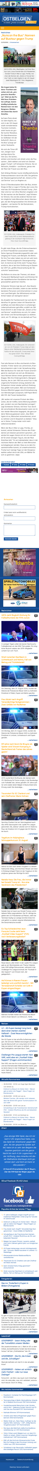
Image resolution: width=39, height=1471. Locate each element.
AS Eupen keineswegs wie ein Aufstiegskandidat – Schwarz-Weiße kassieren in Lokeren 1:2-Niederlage (21, 1250)
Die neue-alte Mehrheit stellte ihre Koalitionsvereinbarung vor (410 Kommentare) (20, 1429)
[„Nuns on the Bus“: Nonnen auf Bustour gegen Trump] (19, 56)
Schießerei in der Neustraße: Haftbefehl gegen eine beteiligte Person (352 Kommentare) (20, 1448)
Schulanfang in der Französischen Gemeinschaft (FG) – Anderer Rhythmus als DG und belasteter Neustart (20, 1110)
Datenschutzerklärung (25, 1459)
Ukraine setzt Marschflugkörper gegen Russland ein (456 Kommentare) (20, 1417)
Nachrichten (5, 32)
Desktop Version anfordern (19, 1467)
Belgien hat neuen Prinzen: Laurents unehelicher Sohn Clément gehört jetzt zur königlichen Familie (21, 1243)
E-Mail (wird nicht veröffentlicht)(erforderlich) (15, 513)
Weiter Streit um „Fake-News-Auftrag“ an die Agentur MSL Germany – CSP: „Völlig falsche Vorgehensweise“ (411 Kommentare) (20, 1423)
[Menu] (2, 28)
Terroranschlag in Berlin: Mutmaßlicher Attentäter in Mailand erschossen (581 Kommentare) (21, 1401)
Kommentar (8, 523)
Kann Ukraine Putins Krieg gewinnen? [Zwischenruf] (17, 1267)
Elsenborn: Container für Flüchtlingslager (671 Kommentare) (20, 1396)
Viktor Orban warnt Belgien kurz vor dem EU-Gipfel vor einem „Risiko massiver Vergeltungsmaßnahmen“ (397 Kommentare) (20, 1435)
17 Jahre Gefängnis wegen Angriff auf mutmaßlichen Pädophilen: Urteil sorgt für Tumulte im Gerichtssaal (20, 1216)
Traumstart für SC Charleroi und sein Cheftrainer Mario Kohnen (20, 1262)
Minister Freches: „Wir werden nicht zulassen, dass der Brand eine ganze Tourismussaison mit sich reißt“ (20, 1100)
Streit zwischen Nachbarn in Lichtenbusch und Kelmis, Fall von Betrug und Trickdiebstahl (20, 1272)
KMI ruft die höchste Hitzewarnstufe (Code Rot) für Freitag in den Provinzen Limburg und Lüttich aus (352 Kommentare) (20, 1442)
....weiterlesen (32, 653)
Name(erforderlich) (10, 504)
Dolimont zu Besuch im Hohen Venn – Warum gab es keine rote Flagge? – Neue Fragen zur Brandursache (19, 1091)
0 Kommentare (14, 42)
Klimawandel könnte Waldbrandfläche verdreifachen (17, 1256)
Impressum (10, 1459)
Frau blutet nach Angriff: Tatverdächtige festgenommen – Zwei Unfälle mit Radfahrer (20, 1230)
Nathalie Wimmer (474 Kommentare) (17, 1412)
